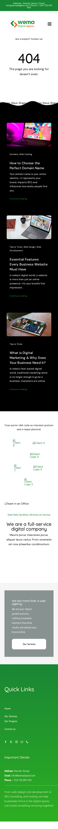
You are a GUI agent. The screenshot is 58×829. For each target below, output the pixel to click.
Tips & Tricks (16, 247)
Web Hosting (25, 154)
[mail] (22, 742)
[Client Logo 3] (38, 466)
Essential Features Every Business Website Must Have (29, 264)
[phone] (27, 742)
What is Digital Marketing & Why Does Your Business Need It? (28, 358)
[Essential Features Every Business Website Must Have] (29, 217)
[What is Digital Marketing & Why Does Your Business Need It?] (29, 315)
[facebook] (5, 742)
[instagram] (16, 742)
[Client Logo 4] (35, 454)
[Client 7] (17, 465)
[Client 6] (16, 440)
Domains (14, 154)
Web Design (29, 247)
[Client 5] (39, 443)
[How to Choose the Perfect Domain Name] (29, 125)
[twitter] (11, 742)
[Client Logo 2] (29, 479)
